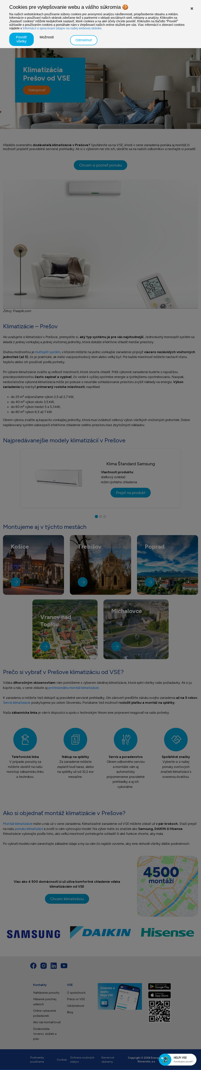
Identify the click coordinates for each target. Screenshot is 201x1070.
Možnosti (47, 37)
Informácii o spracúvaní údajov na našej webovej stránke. (62, 28)
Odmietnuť (83, 40)
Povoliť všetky (21, 39)
